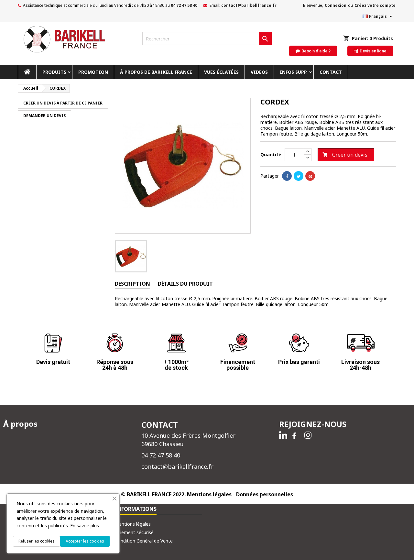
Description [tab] (132, 283)
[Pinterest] (310, 176)
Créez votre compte (375, 5)
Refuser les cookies (36, 541)
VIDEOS (259, 72)
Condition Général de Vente (144, 541)
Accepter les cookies (85, 541)
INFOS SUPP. (294, 72)
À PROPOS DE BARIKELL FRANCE (156, 72)
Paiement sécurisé (134, 532)
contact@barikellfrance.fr (249, 5)
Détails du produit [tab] (185, 283)
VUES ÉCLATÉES (221, 72)
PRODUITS (54, 72)
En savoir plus (84, 525)
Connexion (335, 5)
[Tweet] (298, 176)
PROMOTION (93, 72)
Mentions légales (133, 524)
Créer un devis (344, 154)
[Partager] (287, 176)
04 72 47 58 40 (184, 5)
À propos (20, 423)
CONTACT (331, 72)
